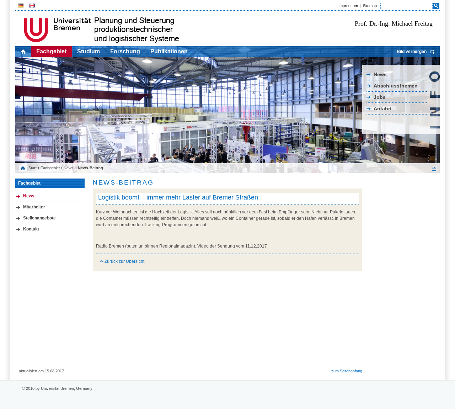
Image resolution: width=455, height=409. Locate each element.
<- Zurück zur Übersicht (122, 261)
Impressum (348, 6)
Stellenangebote (39, 218)
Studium (88, 51)
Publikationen (169, 51)
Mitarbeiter (34, 207)
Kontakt (31, 229)
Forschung (125, 51)
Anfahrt (383, 108)
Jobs (380, 97)
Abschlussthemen (396, 86)
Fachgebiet (51, 51)
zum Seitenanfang (346, 371)
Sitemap (370, 6)
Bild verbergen (412, 51)
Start (32, 168)
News (380, 74)
